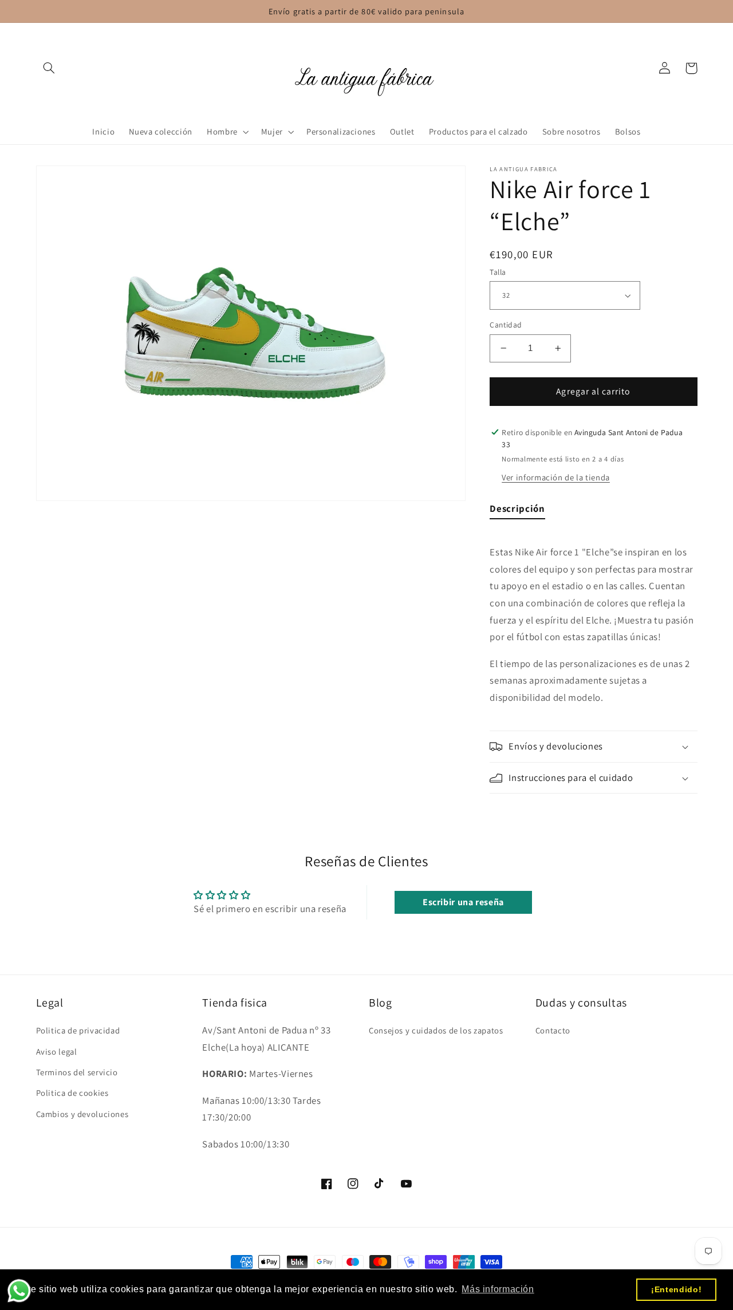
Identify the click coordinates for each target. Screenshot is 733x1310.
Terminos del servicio (77, 1072)
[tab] (517, 511)
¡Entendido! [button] (676, 1289)
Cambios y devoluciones (82, 1113)
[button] (49, 68)
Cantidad (506, 324)
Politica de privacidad (78, 1030)
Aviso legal (56, 1051)
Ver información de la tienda (556, 477)
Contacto (552, 1030)
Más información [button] (498, 1289)
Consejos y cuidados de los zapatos (436, 1030)
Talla (498, 272)
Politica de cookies (72, 1092)
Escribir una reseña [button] (463, 902)
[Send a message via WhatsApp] (19, 1290)
